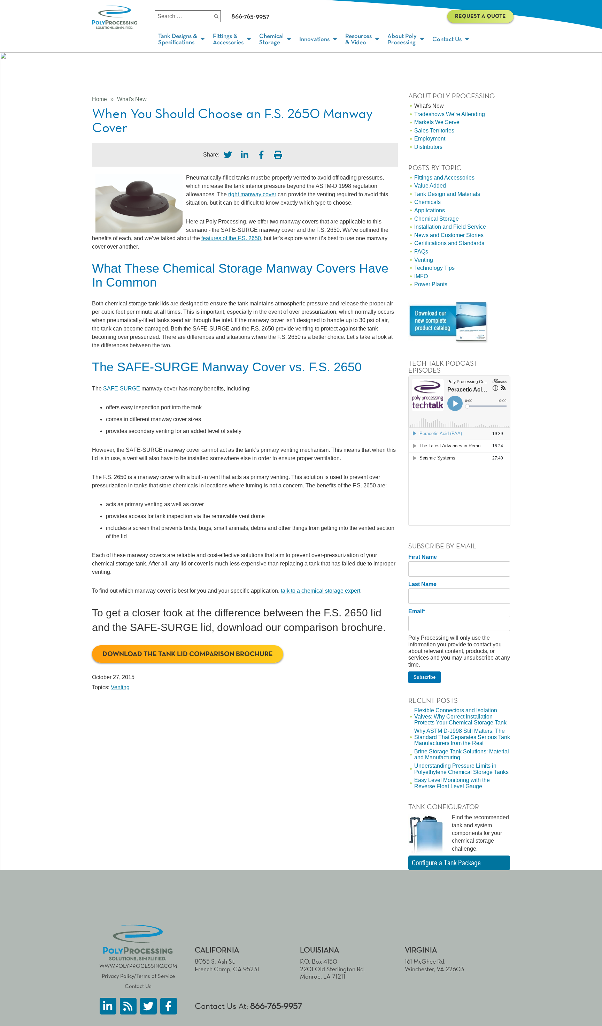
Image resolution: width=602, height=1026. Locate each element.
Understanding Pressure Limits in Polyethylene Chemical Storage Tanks (461, 769)
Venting (120, 687)
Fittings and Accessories (444, 178)
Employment (429, 139)
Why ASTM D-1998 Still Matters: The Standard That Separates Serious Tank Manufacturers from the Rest (462, 737)
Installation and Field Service (450, 227)
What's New (132, 99)
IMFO (421, 276)
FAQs (421, 251)
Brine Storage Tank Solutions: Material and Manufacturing (461, 754)
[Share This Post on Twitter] (227, 154)
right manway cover (252, 194)
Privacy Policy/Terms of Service (138, 976)
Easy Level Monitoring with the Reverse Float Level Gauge (452, 783)
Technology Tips (434, 268)
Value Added (430, 186)
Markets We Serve (437, 122)
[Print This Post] (278, 154)
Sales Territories (434, 131)
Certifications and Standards (449, 243)
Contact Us (138, 986)
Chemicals (427, 202)
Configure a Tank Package (446, 863)
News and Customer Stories (449, 235)
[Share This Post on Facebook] (261, 154)
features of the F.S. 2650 (231, 238)
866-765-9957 (276, 1006)
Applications (429, 210)
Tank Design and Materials (447, 194)
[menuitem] (182, 39)
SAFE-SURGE (121, 389)
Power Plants (430, 284)
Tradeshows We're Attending (449, 114)
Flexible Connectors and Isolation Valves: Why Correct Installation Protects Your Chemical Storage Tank (460, 716)
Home (99, 99)
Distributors (428, 147)
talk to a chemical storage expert (320, 591)
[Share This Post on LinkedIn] (244, 154)
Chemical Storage (436, 219)
